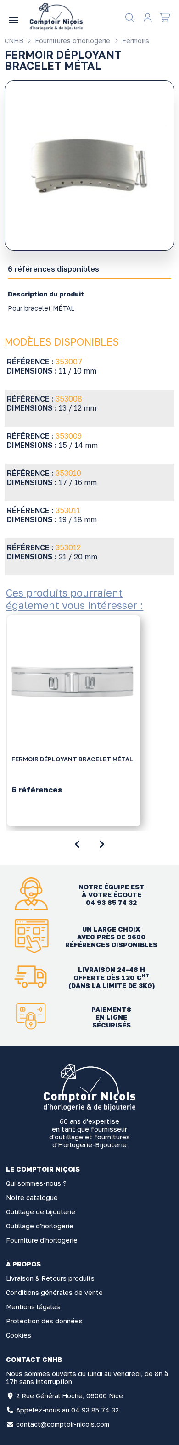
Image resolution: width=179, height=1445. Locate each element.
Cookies (18, 1335)
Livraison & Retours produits (50, 1278)
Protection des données (44, 1321)
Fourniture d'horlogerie (42, 1240)
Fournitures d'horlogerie (71, 41)
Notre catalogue (32, 1197)
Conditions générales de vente (54, 1292)
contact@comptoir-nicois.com (62, 1424)
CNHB (14, 41)
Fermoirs (134, 41)
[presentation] (77, 842)
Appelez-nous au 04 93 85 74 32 (67, 1410)
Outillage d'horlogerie (39, 1226)
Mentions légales (33, 1307)
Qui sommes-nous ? (36, 1183)
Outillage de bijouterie (40, 1212)
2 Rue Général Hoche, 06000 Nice (69, 1396)
